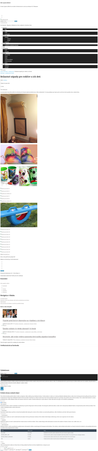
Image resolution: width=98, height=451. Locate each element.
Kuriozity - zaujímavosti (9, 71)
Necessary (4, 402)
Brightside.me (6, 254)
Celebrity (7, 42)
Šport (6, 62)
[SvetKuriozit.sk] (4, 376)
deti (1, 283)
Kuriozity (5, 27)
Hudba (8, 40)
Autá (6, 50)
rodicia (7, 283)
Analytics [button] (2, 418)
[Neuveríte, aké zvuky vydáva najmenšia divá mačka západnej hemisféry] (4, 333)
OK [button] (6, 384)
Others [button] (1, 441)
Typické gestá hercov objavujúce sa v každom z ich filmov (24, 320)
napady (4, 283)
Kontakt (6, 67)
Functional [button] (2, 408)
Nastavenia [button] (3, 384)
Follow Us (2, 375)
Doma (1, 71)
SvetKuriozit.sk (3, 22)
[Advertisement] (21, 10)
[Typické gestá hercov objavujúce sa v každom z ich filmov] (10, 317)
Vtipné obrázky (8, 61)
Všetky (12, 73)
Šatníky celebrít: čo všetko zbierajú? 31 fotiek (19, 329)
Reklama (7, 65)
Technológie (5, 48)
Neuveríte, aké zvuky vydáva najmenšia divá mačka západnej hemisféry (29, 337)
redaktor (5, 80)
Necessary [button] (2, 401)
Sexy (4, 46)
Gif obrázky (7, 54)
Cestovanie (7, 34)
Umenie (6, 37)
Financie (7, 51)
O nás (4, 64)
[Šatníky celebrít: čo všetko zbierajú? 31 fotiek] (4, 325)
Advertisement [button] (3, 423)
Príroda (4, 43)
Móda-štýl (5, 35)
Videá (6, 56)
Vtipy (6, 57)
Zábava (4, 53)
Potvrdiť (2, 270)
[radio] (50, 262)
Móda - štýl (36, 331)
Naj (6, 29)
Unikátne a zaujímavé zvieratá (11, 45)
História (9, 38)
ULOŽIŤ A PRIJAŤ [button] (4, 446)
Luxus (4, 30)
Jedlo (6, 32)
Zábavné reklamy (9, 59)
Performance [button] (3, 413)
